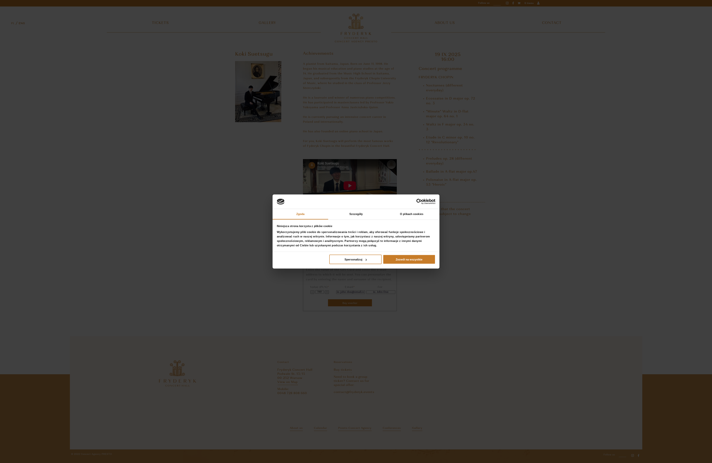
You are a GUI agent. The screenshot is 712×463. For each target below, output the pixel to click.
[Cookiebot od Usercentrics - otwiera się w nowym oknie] (419, 201)
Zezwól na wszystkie (409, 259)
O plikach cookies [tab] (411, 213)
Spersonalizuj (353, 259)
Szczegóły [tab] (356, 213)
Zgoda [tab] (300, 213)
